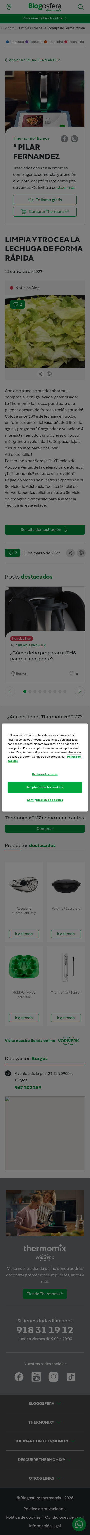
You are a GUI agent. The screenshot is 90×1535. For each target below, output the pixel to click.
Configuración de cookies (45, 800)
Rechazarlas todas (45, 774)
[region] (45, 767)
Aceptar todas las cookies (45, 787)
